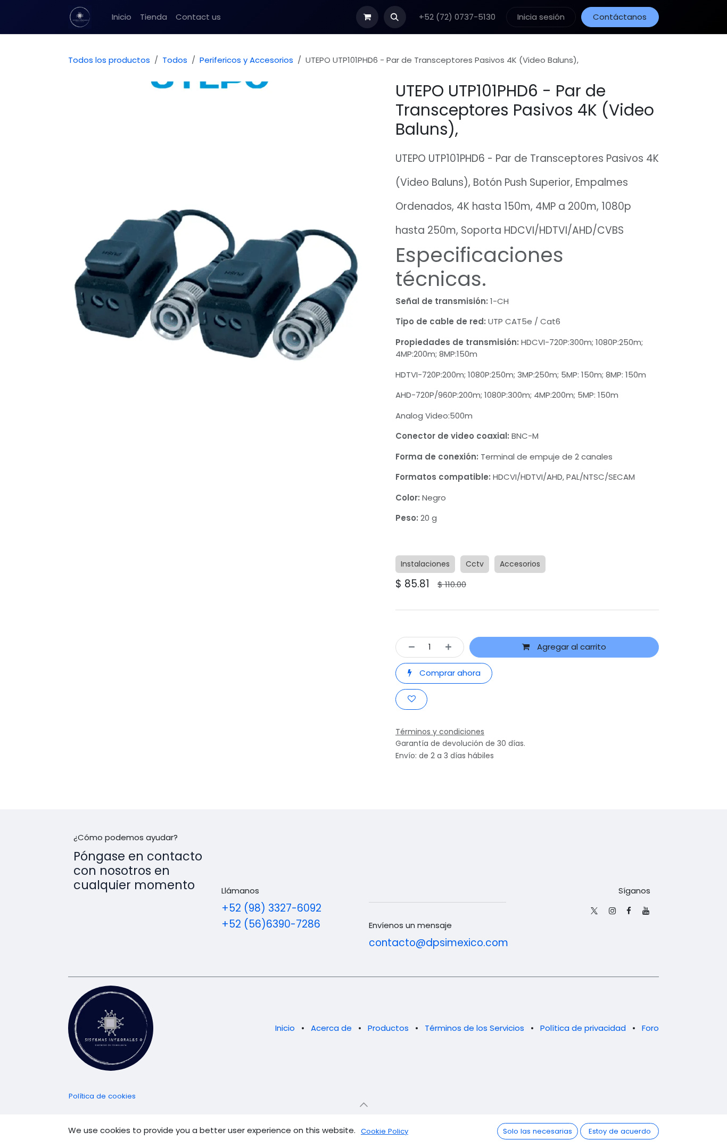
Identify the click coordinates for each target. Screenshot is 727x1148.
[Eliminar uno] (408, 647)
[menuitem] (122, 17)
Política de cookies (102, 1096)
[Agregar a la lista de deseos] (411, 699)
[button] (395, 17)
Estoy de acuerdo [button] (620, 1131)
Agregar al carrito (570, 646)
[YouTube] (646, 910)
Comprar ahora (449, 672)
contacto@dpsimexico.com (438, 943)
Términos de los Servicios (474, 1028)
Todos (174, 59)
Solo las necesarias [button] (537, 1131)
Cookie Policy (384, 1131)
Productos (388, 1028)
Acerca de (331, 1028)
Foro (650, 1028)
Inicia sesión (541, 16)
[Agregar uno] (451, 647)
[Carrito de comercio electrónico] (367, 17)
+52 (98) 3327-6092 (271, 908)
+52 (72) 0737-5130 (456, 16)
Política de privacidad (583, 1028)
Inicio (285, 1028)
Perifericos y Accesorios (246, 59)
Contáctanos (620, 16)
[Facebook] (629, 910)
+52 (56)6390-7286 (270, 924)
